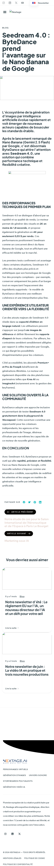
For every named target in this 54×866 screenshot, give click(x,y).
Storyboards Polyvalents (18, 781)
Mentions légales (12, 858)
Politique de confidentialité (18, 864)
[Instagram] (3, 2)
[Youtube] (22, 2)
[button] (43, 3)
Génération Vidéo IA (14, 787)
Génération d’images (14, 775)
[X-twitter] (16, 2)
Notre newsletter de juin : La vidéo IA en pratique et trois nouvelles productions (26, 670)
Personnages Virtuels (15, 769)
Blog (5, 28)
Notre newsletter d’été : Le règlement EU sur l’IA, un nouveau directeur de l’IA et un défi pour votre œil (26, 608)
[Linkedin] (10, 2)
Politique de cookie (34, 858)
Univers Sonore (38, 775)
